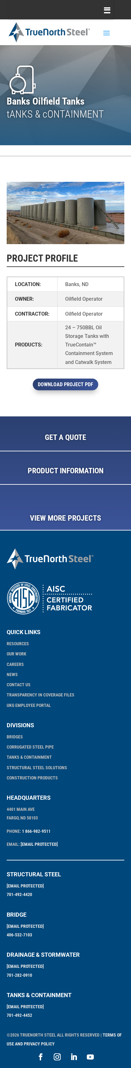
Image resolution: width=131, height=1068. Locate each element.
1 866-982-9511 (36, 831)
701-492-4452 (19, 1015)
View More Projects (65, 518)
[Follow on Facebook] (41, 1057)
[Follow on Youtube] (90, 1057)
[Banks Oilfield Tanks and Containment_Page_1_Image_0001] (66, 244)
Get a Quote (65, 437)
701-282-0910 (19, 975)
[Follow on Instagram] (57, 1057)
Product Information (66, 470)
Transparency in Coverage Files (40, 694)
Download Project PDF (65, 384)
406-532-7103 (19, 934)
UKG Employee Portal (29, 705)
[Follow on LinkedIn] (74, 1057)
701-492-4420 (19, 894)
